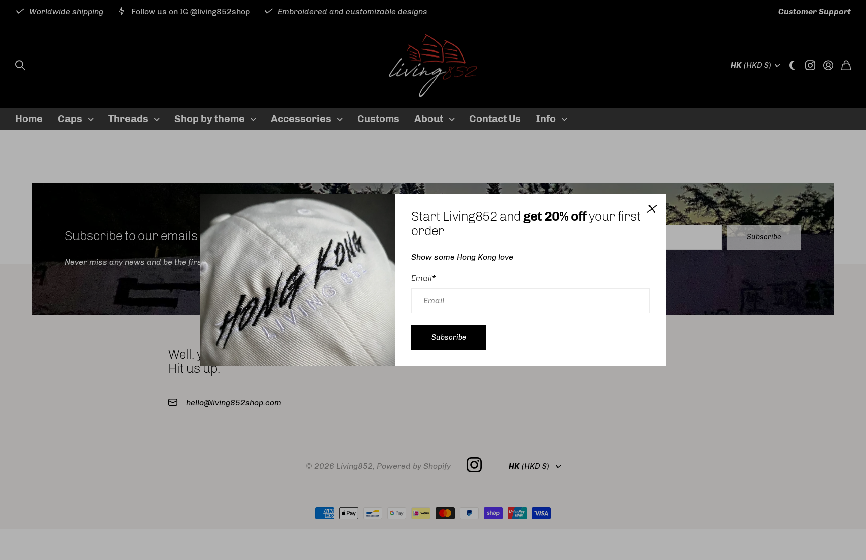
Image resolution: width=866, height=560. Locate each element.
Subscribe (448, 337)
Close (651, 209)
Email (423, 278)
